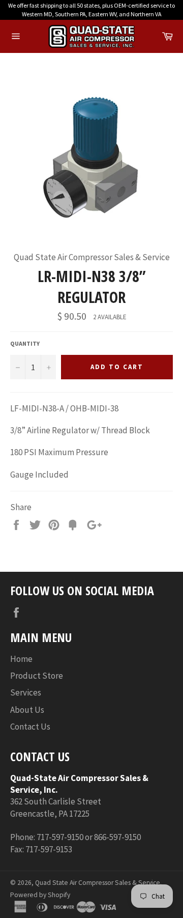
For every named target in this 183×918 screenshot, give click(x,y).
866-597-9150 (117, 837)
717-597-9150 (60, 837)
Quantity (25, 343)
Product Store (36, 675)
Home (21, 658)
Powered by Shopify (40, 895)
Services (25, 692)
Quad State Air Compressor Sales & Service (97, 882)
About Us (27, 709)
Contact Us (30, 726)
